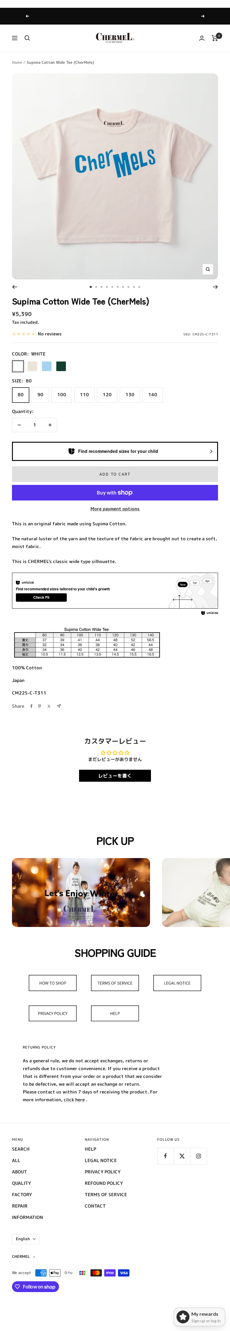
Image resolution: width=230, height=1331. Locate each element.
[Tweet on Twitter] (49, 706)
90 (40, 394)
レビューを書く (115, 775)
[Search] (27, 38)
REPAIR (20, 1206)
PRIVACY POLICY (102, 1172)
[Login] (202, 38)
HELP (90, 1149)
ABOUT (19, 1172)
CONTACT (95, 1206)
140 (152, 394)
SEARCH (21, 1149)
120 (107, 394)
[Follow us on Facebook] (165, 1156)
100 (61, 394)
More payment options (115, 509)
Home (17, 62)
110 (84, 394)
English (23, 1238)
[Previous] (14, 287)
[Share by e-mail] (59, 706)
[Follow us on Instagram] (198, 1156)
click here (74, 1099)
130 (129, 394)
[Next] (215, 287)
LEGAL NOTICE (101, 1160)
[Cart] (215, 38)
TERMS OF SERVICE (106, 1194)
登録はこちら (141, 16)
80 (21, 394)
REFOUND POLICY (104, 1183)
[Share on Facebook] (31, 706)
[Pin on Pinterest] (39, 706)
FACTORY (22, 1194)
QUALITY (21, 1183)
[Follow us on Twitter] (182, 1156)
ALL (16, 1160)
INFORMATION (27, 1217)
